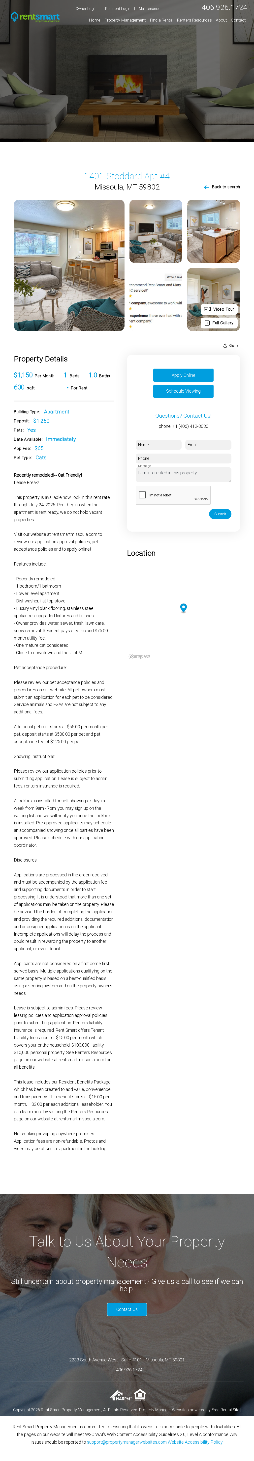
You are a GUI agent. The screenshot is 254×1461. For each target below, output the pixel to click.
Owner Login (86, 8)
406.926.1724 (224, 7)
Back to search (226, 187)
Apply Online (183, 375)
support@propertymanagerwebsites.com (127, 1442)
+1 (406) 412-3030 (190, 426)
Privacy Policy (147, 1417)
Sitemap (124, 1417)
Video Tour (223, 309)
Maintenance (149, 8)
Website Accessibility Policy (195, 1442)
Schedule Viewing (183, 391)
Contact (238, 20)
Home (94, 20)
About (221, 20)
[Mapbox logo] (139, 656)
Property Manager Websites (164, 1409)
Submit (220, 514)
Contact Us (127, 1309)
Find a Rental (161, 20)
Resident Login (117, 8)
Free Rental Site (225, 1409)
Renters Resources (194, 20)
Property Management (125, 20)
